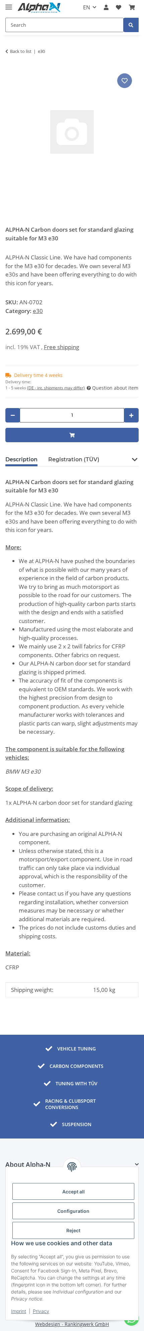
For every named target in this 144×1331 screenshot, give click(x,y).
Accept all (73, 1191)
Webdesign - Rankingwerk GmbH (72, 1324)
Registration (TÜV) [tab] (73, 459)
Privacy (41, 1311)
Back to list (20, 51)
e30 (38, 311)
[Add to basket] (72, 435)
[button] (106, 7)
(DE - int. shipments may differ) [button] (56, 388)
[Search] (131, 25)
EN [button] (86, 7)
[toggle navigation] (8, 4)
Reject (73, 1230)
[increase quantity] (131, 415)
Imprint (18, 1311)
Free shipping (61, 347)
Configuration (73, 1211)
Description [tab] (21, 459)
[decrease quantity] (12, 415)
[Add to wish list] (124, 80)
